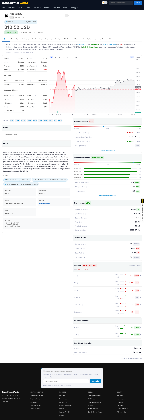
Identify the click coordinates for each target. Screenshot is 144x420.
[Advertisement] (107, 19)
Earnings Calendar (94, 395)
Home (3, 8)
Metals (65, 8)
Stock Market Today (95, 412)
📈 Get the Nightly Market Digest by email (57, 371)
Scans (20, 8)
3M (64, 57)
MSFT (12, 120)
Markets (11, 8)
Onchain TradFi (64, 412)
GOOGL (23, 120)
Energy (73, 8)
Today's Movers (35, 399)
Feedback (120, 402)
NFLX (50, 120)
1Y (67, 57)
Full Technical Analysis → (107, 150)
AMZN (17, 120)
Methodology (121, 399)
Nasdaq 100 (63, 402)
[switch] (105, 2)
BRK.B (60, 120)
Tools (28, 8)
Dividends (91, 399)
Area (132, 57)
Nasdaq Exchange (65, 405)
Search (138, 2)
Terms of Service (123, 409)
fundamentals (82, 44)
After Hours (34, 402)
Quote (6, 39)
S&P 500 (62, 395)
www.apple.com (44, 203)
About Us (120, 395)
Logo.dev (5, 401)
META (45, 120)
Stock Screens (35, 409)
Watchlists (56, 8)
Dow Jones (63, 399)
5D (55, 57)
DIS (55, 120)
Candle (138, 57)
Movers (36, 8)
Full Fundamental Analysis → (107, 195)
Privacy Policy (122, 412)
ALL (76, 57)
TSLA (40, 120)
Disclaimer (120, 405)
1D (51, 57)
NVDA (35, 120)
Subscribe (95, 381)
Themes (46, 8)
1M (59, 57)
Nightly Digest (93, 409)
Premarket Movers (36, 395)
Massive (10, 398)
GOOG (29, 120)
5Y (71, 57)
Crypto (61, 409)
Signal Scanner (35, 405)
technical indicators (109, 44)
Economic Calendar (94, 402)
